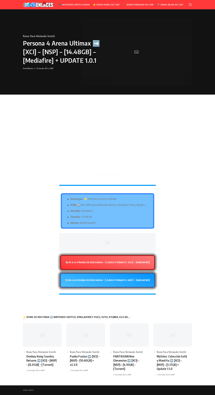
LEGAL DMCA (28, 390)
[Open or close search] (190, 4)
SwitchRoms (28, 68)
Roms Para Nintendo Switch (39, 36)
